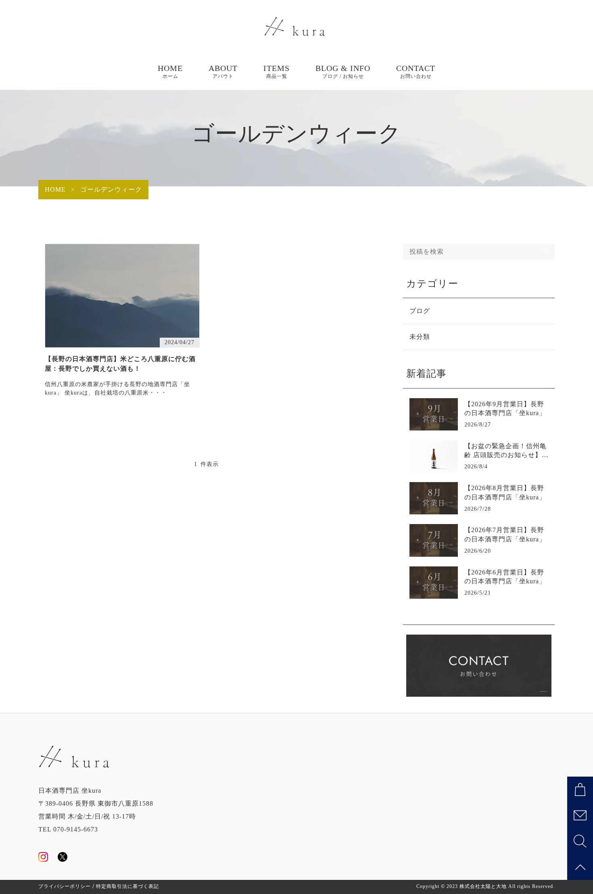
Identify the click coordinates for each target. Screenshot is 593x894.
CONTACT (415, 71)
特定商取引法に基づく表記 (127, 886)
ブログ (419, 310)
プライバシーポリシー (64, 886)
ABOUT (223, 71)
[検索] (547, 252)
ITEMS (276, 71)
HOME (170, 71)
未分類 (419, 336)
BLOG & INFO (342, 71)
